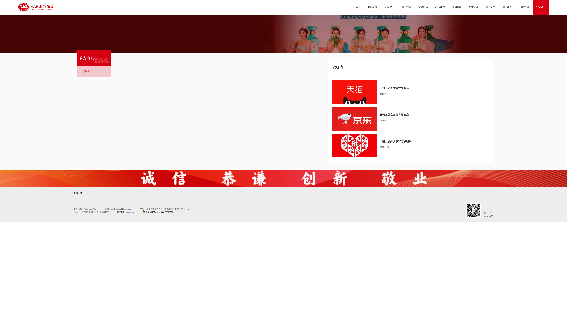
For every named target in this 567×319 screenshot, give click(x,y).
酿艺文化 (473, 7)
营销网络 (423, 7)
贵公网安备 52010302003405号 (159, 212)
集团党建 (457, 7)
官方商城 (541, 7)
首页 (358, 7)
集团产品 (406, 7)
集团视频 (507, 7)
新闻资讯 (389, 7)
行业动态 (440, 7)
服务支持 (524, 7)
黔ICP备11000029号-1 (124, 212)
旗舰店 (86, 71)
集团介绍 (372, 7)
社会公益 (490, 7)
